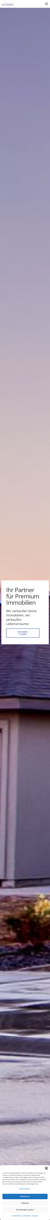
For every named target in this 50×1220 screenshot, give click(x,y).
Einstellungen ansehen (25, 1209)
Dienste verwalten (24, 1188)
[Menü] (46, 4)
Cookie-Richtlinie (17, 1215)
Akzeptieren (25, 1196)
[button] (46, 1168)
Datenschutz (26, 1215)
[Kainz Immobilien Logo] (8, 4)
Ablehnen (25, 1203)
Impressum (34, 1215)
